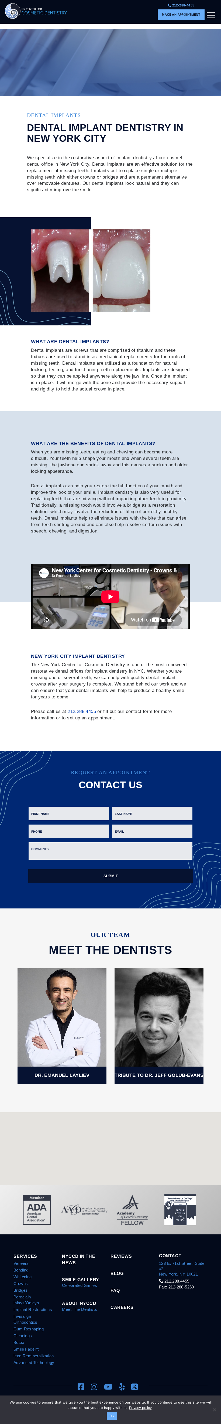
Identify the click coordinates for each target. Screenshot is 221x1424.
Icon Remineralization (33, 1356)
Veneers (21, 1263)
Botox (18, 1342)
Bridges (20, 1290)
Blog (116, 1273)
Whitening (22, 1276)
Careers (121, 1307)
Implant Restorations (32, 1309)
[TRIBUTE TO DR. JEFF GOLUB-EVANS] (159, 1026)
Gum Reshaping (28, 1329)
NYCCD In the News (78, 1259)
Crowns (20, 1283)
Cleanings (22, 1335)
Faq (115, 1290)
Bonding (21, 1270)
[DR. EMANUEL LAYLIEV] (62, 1026)
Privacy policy (140, 1407)
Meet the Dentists (79, 1309)
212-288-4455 (182, 5)
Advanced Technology (33, 1362)
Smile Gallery (80, 1279)
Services (25, 1256)
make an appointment (181, 14)
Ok (111, 1416)
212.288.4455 (82, 711)
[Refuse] (214, 1409)
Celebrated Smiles (79, 1285)
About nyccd (79, 1303)
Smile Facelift (26, 1349)
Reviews (121, 1256)
